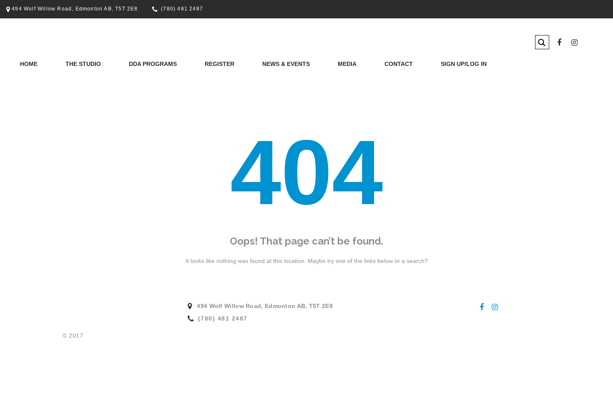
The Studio (83, 64)
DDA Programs (153, 64)
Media (347, 64)
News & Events (286, 64)
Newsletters (255, 82)
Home (29, 64)
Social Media (318, 82)
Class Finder (124, 82)
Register (219, 64)
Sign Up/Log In (464, 64)
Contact (398, 64)
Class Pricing (191, 82)
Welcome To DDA (61, 82)
